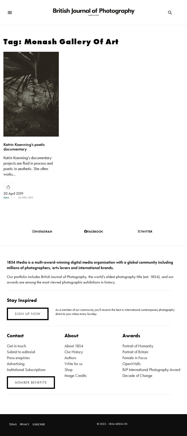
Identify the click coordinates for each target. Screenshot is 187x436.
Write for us (73, 363)
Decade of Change (137, 375)
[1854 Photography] (93, 12)
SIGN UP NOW (28, 313)
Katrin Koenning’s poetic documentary (24, 147)
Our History (74, 351)
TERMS (13, 424)
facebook (95, 231)
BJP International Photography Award (151, 369)
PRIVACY (24, 424)
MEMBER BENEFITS (31, 382)
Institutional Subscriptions (26, 369)
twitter (146, 231)
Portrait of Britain (135, 351)
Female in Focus (134, 357)
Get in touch (16, 345)
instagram (43, 231)
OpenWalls (131, 363)
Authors (70, 357)
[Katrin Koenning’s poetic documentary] (31, 94)
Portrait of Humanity (137, 345)
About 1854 (74, 345)
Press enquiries (18, 357)
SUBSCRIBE (38, 424)
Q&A (6, 197)
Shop (69, 369)
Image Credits (75, 375)
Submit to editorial (21, 351)
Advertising (15, 363)
